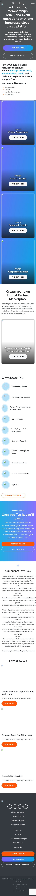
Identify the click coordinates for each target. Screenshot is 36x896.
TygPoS (18, 834)
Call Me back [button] (18, 549)
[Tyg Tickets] (2, 4)
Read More (9, 703)
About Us (18, 847)
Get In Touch (18, 859)
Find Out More (18, 48)
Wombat (18, 881)
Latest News (18, 843)
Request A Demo (17, 56)
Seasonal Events (18, 820)
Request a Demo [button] (18, 544)
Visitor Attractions (18, 812)
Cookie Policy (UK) (19, 887)
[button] (27, 4)
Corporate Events (18, 825)
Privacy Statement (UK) (19, 885)
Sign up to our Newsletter (18, 864)
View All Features (13, 495)
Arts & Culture (18, 816)
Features (18, 830)
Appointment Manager (18, 839)
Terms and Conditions (19, 891)
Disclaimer (19, 889)
